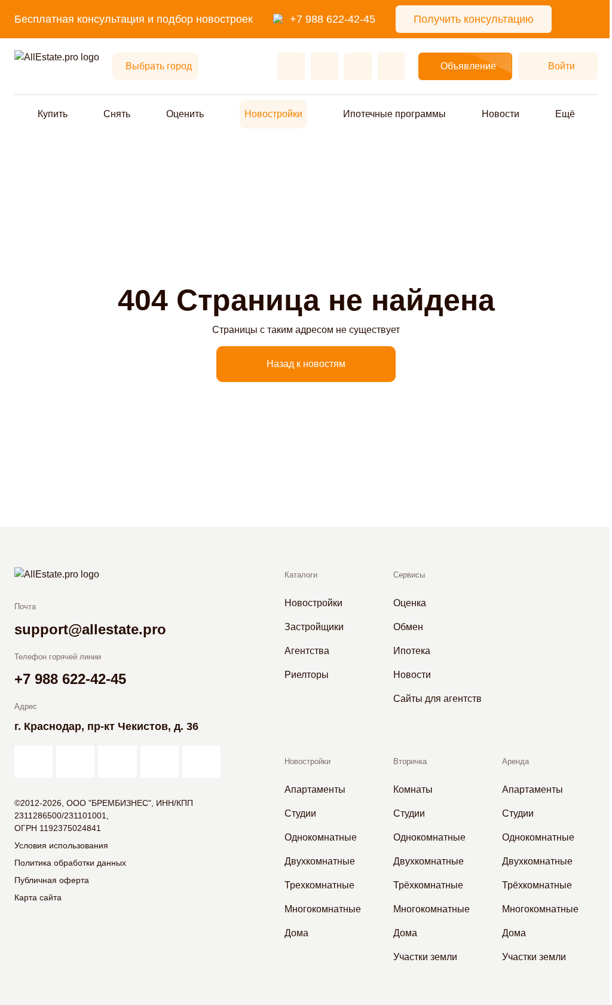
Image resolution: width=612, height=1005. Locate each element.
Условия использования (61, 845)
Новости (500, 114)
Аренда (515, 761)
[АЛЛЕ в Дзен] (75, 762)
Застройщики (314, 627)
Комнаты (413, 789)
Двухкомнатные (319, 861)
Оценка (409, 603)
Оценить (185, 114)
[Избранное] (291, 66)
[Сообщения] (358, 66)
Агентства (306, 651)
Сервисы (409, 574)
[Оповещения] (391, 66)
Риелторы (306, 675)
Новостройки (273, 114)
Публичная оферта (51, 880)
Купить (53, 114)
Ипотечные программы (394, 114)
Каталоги (300, 574)
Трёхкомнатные (428, 885)
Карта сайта (38, 897)
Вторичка (410, 761)
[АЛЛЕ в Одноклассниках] (159, 762)
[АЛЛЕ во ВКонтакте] (117, 762)
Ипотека (411, 651)
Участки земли (425, 957)
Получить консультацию (474, 19)
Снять (116, 114)
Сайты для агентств (437, 699)
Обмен (408, 627)
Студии (300, 813)
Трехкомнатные (319, 885)
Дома (296, 933)
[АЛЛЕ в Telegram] (201, 762)
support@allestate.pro (90, 629)
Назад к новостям (306, 364)
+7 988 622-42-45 (332, 19)
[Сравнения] (324, 66)
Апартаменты (314, 789)
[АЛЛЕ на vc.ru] (33, 762)
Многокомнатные (322, 909)
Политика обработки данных (70, 862)
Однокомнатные (320, 837)
